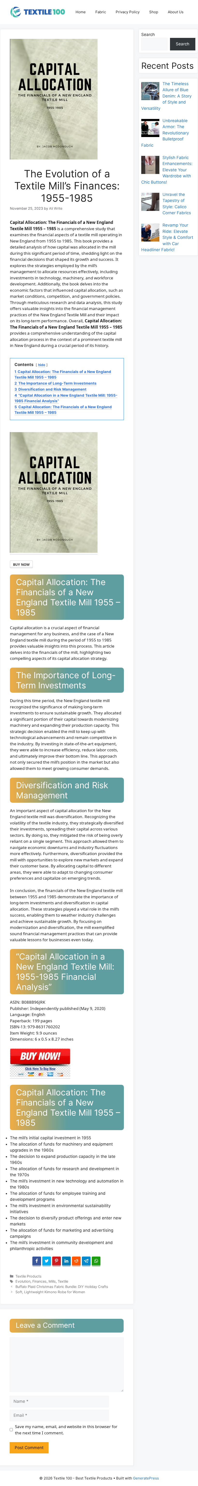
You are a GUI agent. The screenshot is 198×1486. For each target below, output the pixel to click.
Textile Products (28, 1276)
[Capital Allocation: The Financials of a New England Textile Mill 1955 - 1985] (40, 1076)
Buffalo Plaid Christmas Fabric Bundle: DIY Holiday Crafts (61, 1287)
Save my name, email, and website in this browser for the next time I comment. (66, 1430)
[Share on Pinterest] (56, 1261)
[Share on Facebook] (36, 1261)
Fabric (100, 12)
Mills (52, 1281)
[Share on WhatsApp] (96, 1261)
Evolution (22, 1281)
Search (148, 34)
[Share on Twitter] (46, 1261)
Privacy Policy (128, 12)
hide (41, 365)
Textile (63, 1281)
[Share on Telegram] (86, 1261)
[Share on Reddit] (76, 1261)
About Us (176, 12)
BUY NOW (21, 564)
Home (81, 12)
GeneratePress (146, 1478)
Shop (153, 12)
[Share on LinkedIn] (66, 1261)
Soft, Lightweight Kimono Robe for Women (50, 1292)
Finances (39, 1281)
